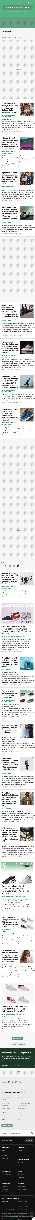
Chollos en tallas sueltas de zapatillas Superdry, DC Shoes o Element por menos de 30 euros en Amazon (16, 630)
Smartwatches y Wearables (6, 1104)
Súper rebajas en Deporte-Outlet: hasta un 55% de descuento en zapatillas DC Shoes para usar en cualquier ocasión (9, 347)
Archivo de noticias (18, 1044)
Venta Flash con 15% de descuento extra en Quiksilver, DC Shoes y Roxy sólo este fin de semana (9, 662)
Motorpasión (21, 1174)
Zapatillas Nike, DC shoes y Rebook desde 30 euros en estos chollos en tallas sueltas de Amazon (9, 108)
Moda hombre (6, 669)
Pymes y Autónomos (23, 1189)
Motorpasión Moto (22, 1177)
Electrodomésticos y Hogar (18, 1065)
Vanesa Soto (9, 233)
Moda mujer (5, 735)
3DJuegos (20, 1150)
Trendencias (5, 1186)
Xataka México (5, 1201)
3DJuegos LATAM (22, 1201)
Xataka (3, 1150)
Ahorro (20, 1119)
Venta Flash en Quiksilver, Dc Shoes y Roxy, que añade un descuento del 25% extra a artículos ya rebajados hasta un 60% (9, 799)
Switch (20, 1116)
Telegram (9, 565)
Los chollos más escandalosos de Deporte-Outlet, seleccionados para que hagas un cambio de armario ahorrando (9, 310)
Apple (20, 1112)
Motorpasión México (23, 1209)
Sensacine (20, 1162)
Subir (28, 1140)
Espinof (20, 1165)
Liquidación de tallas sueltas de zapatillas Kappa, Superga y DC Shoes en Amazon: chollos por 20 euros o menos (9, 178)
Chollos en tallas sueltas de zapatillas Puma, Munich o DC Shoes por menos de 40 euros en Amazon (15, 889)
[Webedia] (7, 1141)
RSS (14, 565)
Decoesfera (5, 1189)
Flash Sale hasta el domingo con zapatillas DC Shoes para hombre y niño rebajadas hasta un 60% (10, 922)
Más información (9, 1218)
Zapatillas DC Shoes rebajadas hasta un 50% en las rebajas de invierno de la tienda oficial (14, 1008)
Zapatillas (27, 37)
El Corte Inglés (18, 37)
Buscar (32, 1133)
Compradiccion (6, 1192)
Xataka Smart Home (7, 1158)
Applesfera (4, 1155)
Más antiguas (17, 1038)
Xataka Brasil (5, 1204)
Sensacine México (22, 1204)
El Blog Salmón (21, 1186)
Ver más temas (7, 1125)
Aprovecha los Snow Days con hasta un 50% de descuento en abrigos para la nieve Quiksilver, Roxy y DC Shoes (9, 578)
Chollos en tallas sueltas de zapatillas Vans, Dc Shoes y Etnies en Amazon (9, 694)
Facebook (5, 565)
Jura (3, 1119)
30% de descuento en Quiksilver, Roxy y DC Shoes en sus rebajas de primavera (9, 728)
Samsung (4, 1112)
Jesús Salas (8, 131)
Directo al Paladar (6, 1174)
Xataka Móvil (5, 1153)
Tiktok (18, 565)
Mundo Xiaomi (5, 1161)
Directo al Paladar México (8, 1209)
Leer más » (14, 129)
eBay (3, 1116)
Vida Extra (20, 1153)
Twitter (1, 565)
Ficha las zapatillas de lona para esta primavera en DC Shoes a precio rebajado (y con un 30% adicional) (10, 414)
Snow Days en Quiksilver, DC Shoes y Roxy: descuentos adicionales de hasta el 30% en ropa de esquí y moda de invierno (9, 763)
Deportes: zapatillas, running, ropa (8, 115)
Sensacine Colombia (23, 1206)
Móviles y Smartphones (25, 1097)
